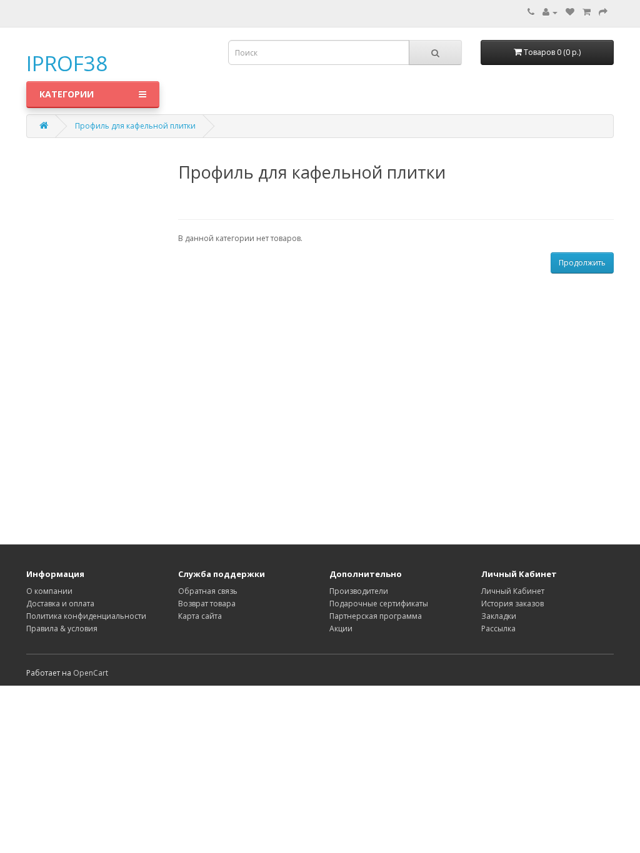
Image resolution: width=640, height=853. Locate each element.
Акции (340, 628)
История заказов (512, 603)
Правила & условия (62, 628)
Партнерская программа (375, 616)
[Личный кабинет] (550, 12)
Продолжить (582, 262)
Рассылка (498, 628)
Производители (358, 591)
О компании (49, 591)
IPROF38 (67, 63)
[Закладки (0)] (570, 12)
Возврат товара (207, 603)
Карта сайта (200, 616)
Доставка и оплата (60, 603)
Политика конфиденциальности (86, 616)
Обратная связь (208, 591)
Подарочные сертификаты (378, 603)
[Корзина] (586, 12)
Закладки (498, 616)
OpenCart (90, 673)
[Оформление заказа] (603, 12)
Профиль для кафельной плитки (135, 126)
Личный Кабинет (512, 591)
